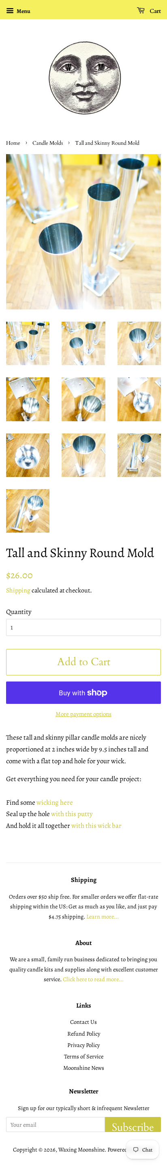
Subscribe (133, 1126)
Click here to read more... (93, 979)
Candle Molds (47, 143)
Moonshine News (83, 1068)
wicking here (54, 802)
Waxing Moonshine (81, 1149)
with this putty (72, 814)
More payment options (83, 714)
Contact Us (83, 1022)
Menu (23, 11)
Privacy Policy (83, 1045)
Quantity (19, 611)
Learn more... (102, 916)
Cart (154, 11)
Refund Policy (83, 1034)
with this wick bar (96, 825)
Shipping (18, 590)
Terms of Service (83, 1056)
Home (13, 143)
